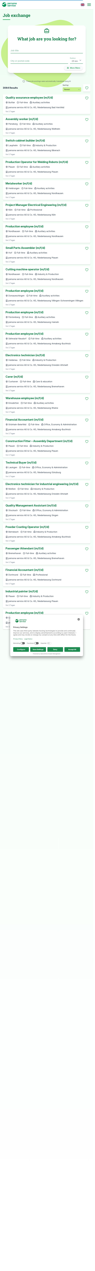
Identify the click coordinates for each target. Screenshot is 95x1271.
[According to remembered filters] (86, 88)
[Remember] (86, 98)
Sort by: (66, 85)
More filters (75, 68)
